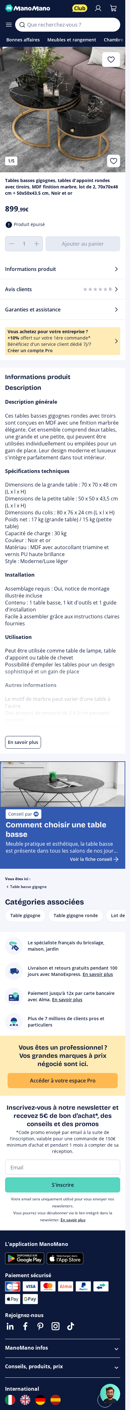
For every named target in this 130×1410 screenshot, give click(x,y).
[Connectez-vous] (98, 8)
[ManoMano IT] (10, 1400)
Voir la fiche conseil (91, 859)
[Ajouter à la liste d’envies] (113, 161)
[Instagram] (55, 1326)
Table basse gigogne (28, 886)
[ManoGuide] (110, 1394)
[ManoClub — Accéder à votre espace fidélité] (80, 8)
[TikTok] (71, 1326)
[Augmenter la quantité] (36, 243)
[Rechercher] (22, 24)
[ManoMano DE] (40, 1400)
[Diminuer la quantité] (11, 243)
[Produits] (9, 25)
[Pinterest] (40, 1326)
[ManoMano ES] (55, 1400)
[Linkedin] (10, 1326)
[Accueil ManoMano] (36, 8)
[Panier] (113, 8)
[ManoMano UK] (25, 1400)
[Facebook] (25, 1326)
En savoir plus (73, 1220)
